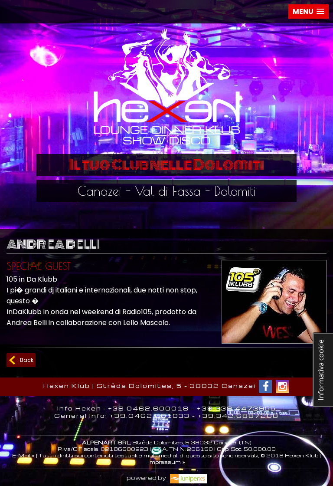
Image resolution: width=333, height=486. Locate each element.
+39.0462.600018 (148, 408)
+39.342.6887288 (238, 415)
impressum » (166, 462)
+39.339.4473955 (236, 408)
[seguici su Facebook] (265, 386)
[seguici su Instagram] (282, 386)
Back (26, 360)
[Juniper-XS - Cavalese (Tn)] (187, 477)
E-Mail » (23, 455)
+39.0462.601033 (150, 415)
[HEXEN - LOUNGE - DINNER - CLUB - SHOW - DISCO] (166, 147)
